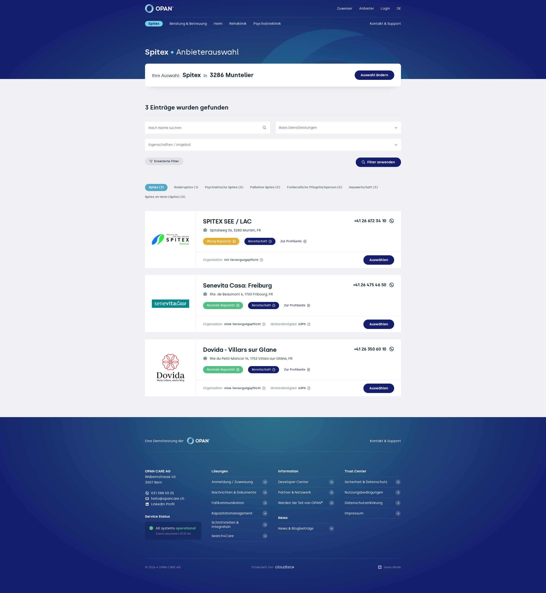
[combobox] (273, 145)
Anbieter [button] (366, 8)
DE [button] (399, 8)
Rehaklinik (238, 24)
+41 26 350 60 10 (370, 349)
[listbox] (338, 128)
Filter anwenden (381, 162)
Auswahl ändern (374, 75)
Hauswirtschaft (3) (363, 187)
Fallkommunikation (228, 503)
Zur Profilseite (291, 241)
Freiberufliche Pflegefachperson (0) (314, 187)
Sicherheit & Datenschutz (366, 482)
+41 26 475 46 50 (369, 284)
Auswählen (378, 260)
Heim (218, 24)
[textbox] (269, 144)
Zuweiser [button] (344, 8)
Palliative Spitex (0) (265, 187)
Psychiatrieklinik (267, 24)
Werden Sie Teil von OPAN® (300, 503)
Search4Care (223, 536)
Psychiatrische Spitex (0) (224, 187)
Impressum (354, 513)
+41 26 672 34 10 (370, 220)
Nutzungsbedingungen (364, 492)
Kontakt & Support (385, 24)
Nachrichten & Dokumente (234, 492)
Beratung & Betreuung (188, 24)
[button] (221, 241)
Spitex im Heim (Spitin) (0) (165, 197)
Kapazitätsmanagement (232, 513)
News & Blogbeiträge (296, 528)
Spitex (153, 24)
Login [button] (385, 8)
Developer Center (293, 482)
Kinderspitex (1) (186, 187)
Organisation (230, 260)
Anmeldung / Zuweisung (232, 482)
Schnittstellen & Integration (225, 524)
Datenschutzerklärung (363, 503)
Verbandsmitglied (288, 324)
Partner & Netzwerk (294, 492)
